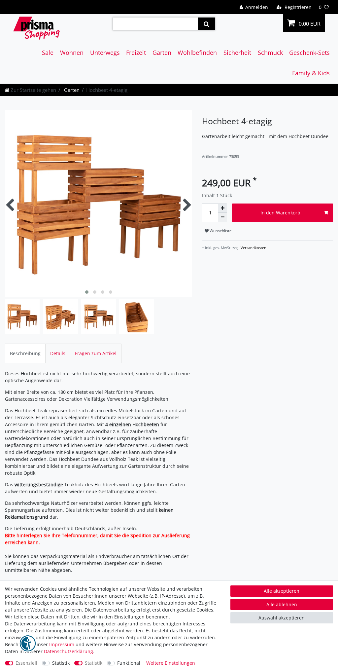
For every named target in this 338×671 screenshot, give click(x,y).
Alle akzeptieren (281, 591)
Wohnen (72, 52)
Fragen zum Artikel (96, 353)
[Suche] (206, 24)
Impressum (61, 644)
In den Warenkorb (280, 212)
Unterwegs (105, 52)
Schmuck (270, 52)
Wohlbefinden (197, 52)
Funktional (128, 663)
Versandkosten (253, 247)
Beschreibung (25, 353)
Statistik (61, 663)
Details (57, 353)
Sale (47, 52)
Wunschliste (220, 231)
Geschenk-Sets (309, 52)
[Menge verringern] (222, 217)
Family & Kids (311, 73)
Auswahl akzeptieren (281, 618)
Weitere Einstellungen (170, 663)
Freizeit (136, 52)
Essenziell (26, 663)
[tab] (25, 353)
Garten (161, 52)
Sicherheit (237, 52)
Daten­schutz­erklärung (68, 651)
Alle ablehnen (281, 604)
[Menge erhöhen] (222, 208)
